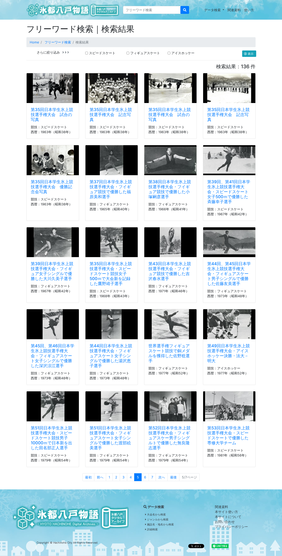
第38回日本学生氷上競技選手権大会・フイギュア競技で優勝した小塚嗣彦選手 (169, 189)
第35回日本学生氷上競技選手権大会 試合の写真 (52, 114)
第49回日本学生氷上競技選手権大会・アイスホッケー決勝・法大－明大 (228, 353)
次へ (161, 477)
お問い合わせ (225, 522)
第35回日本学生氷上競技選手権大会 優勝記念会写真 (52, 186)
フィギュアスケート (145, 53)
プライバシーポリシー (231, 527)
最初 (88, 477)
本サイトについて (228, 517)
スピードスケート (102, 53)
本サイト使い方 (226, 512)
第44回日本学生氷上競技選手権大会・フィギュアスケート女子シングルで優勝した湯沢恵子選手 (111, 355)
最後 (173, 477)
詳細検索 (152, 529)
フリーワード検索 (58, 42)
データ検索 (213, 10)
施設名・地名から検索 (160, 524)
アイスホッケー (182, 53)
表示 (250, 53)
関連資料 (234, 10)
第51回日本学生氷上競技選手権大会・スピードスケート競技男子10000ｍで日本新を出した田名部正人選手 (51, 437)
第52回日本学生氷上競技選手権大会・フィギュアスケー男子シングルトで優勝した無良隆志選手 (169, 437)
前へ (100, 477)
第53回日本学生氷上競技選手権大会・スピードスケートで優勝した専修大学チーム (228, 435)
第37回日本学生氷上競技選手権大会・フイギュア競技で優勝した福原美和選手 (111, 189)
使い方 (249, 10)
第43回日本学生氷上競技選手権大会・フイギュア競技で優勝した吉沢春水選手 (169, 271)
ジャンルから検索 (157, 519)
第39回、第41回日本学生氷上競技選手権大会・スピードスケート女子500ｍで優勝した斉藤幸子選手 (228, 191)
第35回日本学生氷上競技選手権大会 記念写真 (111, 114)
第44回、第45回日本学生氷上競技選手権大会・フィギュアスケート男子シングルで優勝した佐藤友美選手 (229, 273)
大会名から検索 (156, 514)
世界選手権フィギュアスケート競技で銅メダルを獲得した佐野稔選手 (169, 353)
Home (34, 42)
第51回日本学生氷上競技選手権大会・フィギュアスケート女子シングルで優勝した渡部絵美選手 (110, 437)
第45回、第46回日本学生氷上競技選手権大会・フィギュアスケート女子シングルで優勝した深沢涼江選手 (52, 355)
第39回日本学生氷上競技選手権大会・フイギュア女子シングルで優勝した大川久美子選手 (52, 271)
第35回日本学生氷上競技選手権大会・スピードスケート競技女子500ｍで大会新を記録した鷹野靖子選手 (111, 273)
